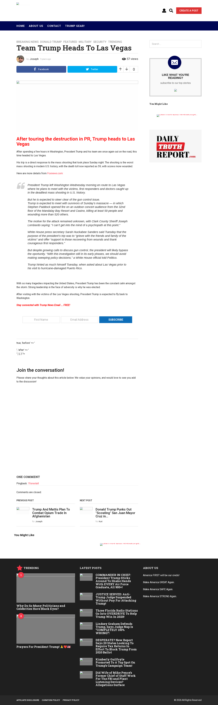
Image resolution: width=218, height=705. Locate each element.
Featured (70, 41)
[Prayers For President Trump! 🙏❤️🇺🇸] (45, 629)
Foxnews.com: (55, 173)
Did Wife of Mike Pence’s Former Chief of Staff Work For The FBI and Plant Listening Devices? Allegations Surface (116, 679)
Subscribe (115, 319)
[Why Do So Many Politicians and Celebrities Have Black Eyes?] (45, 588)
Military (85, 41)
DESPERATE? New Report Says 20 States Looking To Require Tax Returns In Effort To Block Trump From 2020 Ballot (116, 646)
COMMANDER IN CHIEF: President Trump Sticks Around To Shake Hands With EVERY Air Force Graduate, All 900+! (113, 581)
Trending (115, 41)
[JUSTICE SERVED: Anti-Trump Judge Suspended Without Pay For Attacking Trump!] (86, 596)
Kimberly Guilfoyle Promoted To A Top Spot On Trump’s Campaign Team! (115, 662)
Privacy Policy (71, 700)
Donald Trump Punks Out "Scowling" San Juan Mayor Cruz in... (115, 512)
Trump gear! (75, 25)
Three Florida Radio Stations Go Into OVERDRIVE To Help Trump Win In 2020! (117, 614)
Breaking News (27, 41)
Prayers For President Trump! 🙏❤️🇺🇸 (43, 647)
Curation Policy (51, 700)
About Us (36, 25)
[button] (164, 11)
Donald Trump (51, 41)
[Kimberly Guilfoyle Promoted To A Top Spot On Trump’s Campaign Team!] (86, 661)
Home (20, 25)
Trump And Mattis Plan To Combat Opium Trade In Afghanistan (51, 512)
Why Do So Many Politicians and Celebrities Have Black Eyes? (40, 607)
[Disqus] (77, 430)
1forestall (33, 483)
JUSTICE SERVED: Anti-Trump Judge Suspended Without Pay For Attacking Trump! (116, 598)
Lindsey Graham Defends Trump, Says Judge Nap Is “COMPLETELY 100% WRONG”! (114, 628)
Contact (54, 25)
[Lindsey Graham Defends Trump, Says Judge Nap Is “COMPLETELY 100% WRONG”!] (86, 626)
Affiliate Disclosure (27, 700)
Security (99, 41)
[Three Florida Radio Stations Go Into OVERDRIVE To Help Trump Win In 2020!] (86, 612)
